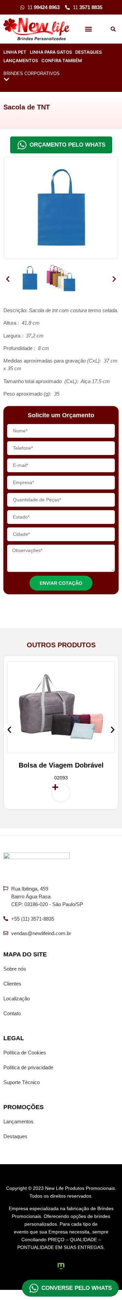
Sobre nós (14, 969)
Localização (16, 998)
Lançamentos (20, 60)
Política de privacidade (28, 1067)
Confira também (61, 60)
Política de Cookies (24, 1052)
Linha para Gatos (51, 52)
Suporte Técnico (21, 1082)
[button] (88, 29)
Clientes (12, 983)
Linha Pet (14, 52)
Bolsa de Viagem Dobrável (61, 765)
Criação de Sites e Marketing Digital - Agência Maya (61, 1266)
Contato (12, 1013)
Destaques (88, 52)
